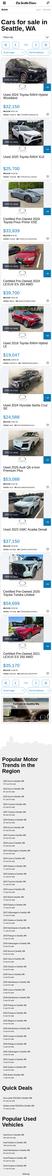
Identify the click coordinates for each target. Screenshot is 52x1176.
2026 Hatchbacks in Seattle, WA (16, 1029)
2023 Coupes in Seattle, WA (14, 1060)
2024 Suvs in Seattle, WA (13, 790)
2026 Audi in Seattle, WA (13, 1076)
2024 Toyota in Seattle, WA (14, 805)
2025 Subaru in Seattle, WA (14, 867)
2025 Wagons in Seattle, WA (15, 1022)
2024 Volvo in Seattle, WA (14, 975)
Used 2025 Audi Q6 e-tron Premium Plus (21, 469)
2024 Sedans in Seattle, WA (14, 821)
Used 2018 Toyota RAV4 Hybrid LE (25, 345)
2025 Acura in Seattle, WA (14, 952)
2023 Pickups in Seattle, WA (15, 1014)
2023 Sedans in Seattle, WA (14, 921)
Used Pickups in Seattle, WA (15, 1159)
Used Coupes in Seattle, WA (14, 1167)
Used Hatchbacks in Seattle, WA (16, 1151)
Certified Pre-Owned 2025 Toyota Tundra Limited (21, 593)
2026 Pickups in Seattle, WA (15, 1045)
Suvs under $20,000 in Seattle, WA (17, 1099)
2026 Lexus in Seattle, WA (14, 991)
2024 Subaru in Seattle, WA (14, 906)
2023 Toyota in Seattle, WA (14, 883)
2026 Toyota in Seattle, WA (14, 836)
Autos (4, 9)
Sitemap (26, 1174)
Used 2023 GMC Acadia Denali (25, 529)
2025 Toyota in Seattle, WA (14, 813)
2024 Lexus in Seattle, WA (14, 844)
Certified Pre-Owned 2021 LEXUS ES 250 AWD (21, 655)
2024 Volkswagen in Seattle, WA (16, 944)
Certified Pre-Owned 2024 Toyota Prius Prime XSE (21, 220)
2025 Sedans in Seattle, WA (14, 875)
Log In (38, 9)
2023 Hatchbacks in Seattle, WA (16, 929)
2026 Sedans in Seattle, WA (14, 968)
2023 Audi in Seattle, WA (13, 898)
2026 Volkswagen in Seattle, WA (16, 1053)
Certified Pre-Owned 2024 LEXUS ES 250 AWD (21, 282)
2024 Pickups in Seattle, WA (15, 937)
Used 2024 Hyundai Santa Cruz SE (25, 407)
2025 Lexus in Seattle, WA (14, 890)
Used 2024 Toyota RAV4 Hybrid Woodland (25, 96)
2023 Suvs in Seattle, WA (13, 798)
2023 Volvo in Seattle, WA (14, 960)
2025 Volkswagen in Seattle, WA (16, 852)
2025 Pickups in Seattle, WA (15, 1006)
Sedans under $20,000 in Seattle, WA (18, 1107)
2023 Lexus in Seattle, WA (14, 859)
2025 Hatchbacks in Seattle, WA (16, 983)
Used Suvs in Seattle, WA (13, 1136)
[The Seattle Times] (26, 3)
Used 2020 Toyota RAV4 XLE (24, 156)
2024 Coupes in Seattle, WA (14, 1037)
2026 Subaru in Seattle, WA (14, 1068)
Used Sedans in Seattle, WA (14, 1143)
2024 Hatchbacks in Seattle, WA (16, 998)
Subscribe (47, 9)
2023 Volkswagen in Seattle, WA (16, 913)
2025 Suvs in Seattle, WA (13, 782)
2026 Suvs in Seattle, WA (13, 828)
